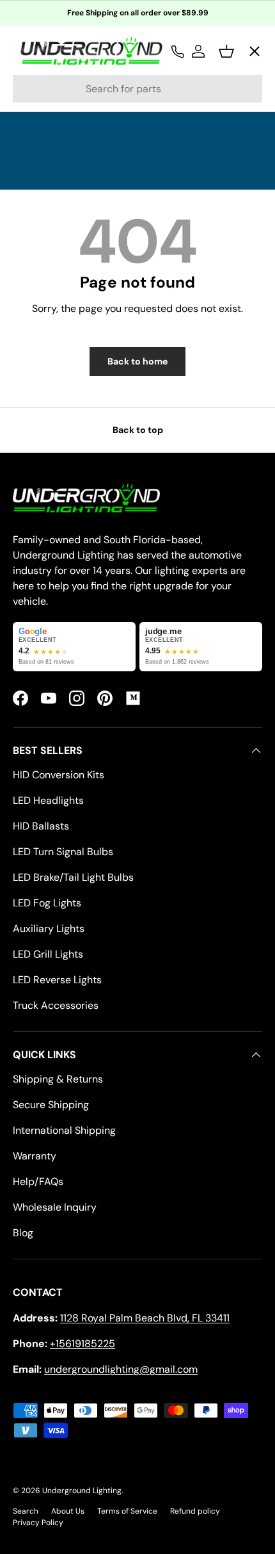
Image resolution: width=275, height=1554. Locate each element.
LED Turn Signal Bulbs (63, 851)
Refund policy (195, 1511)
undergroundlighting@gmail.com (121, 1369)
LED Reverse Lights (57, 979)
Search (25, 1511)
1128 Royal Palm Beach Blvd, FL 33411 (145, 1318)
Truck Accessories (55, 1005)
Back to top (138, 430)
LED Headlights (48, 800)
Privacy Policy (38, 1522)
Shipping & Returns (58, 1079)
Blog (23, 1232)
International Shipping (64, 1130)
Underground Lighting (82, 1490)
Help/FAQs (38, 1181)
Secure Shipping (51, 1104)
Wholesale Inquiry (55, 1207)
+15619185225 (82, 1343)
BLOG (37, 320)
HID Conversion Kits (58, 774)
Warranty (34, 1156)
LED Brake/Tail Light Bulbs (73, 877)
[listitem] (74, 646)
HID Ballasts (41, 826)
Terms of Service (127, 1511)
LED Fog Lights (47, 903)
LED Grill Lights (48, 954)
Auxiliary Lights (48, 928)
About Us (67, 1511)
